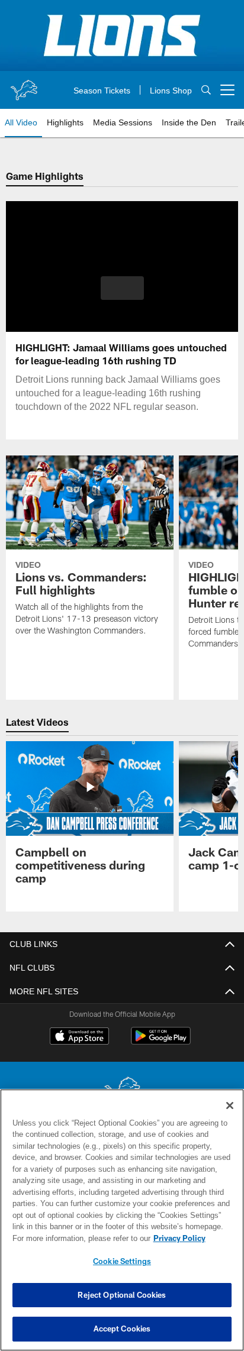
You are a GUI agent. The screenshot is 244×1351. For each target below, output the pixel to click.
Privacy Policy (78, 1238)
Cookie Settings (122, 1261)
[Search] (206, 90)
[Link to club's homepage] (23, 85)
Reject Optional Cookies (122, 1295)
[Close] (230, 1106)
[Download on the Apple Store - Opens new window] (79, 1037)
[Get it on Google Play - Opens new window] (161, 1041)
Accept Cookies (122, 1328)
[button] (122, 295)
